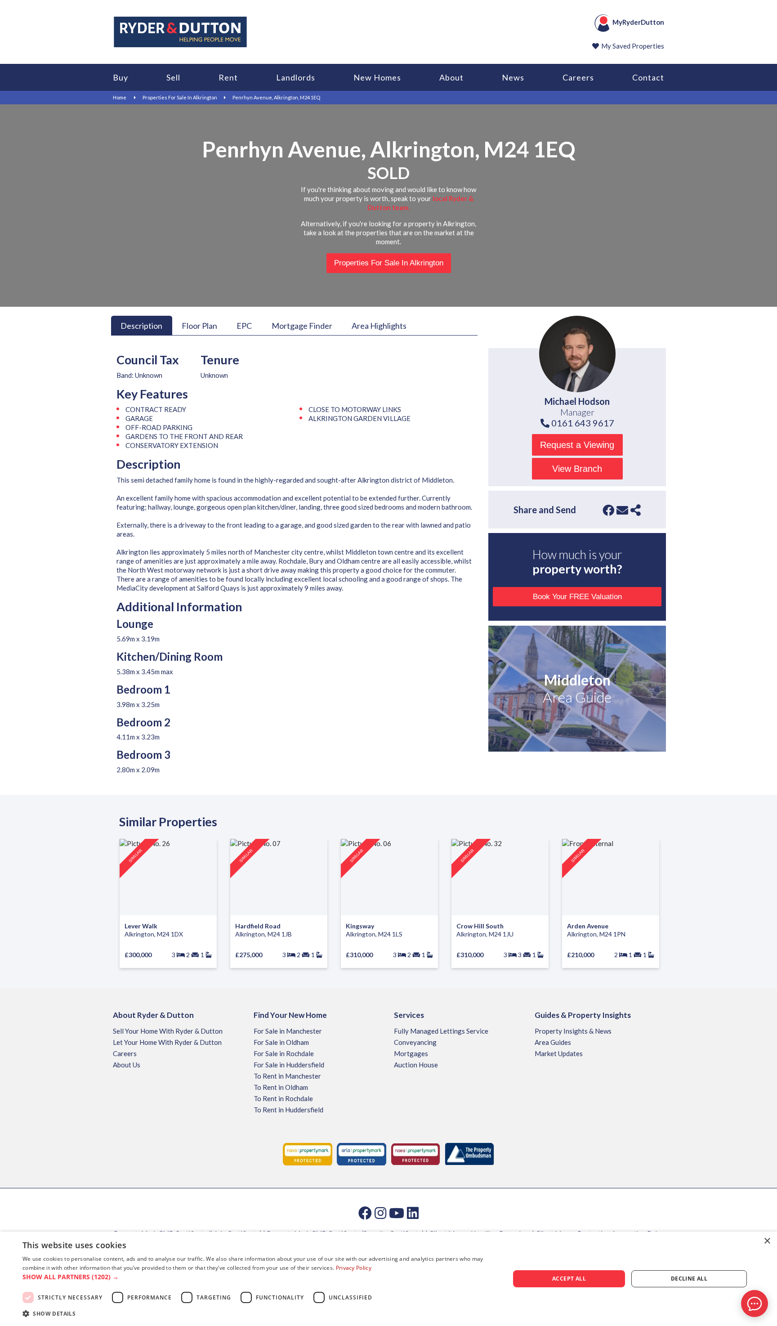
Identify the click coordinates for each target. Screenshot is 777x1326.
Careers (578, 77)
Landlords (295, 77)
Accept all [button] (569, 1278)
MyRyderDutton (638, 22)
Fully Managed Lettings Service (441, 1031)
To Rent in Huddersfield (288, 1110)
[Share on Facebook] (608, 510)
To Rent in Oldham (281, 1087)
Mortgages (411, 1053)
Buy (120, 77)
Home (119, 97)
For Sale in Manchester (288, 1031)
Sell (173, 77)
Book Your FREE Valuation (577, 596)
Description (141, 325)
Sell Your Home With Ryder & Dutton (168, 1031)
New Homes (377, 77)
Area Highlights (379, 325)
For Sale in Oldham (281, 1042)
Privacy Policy (353, 1268)
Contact (648, 77)
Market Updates (559, 1053)
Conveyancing (415, 1042)
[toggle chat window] (754, 1303)
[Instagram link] (380, 1213)
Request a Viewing (577, 445)
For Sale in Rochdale (284, 1053)
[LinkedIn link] (413, 1213)
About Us (126, 1065)
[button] (259, 1276)
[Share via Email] (622, 510)
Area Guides (553, 1042)
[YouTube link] (396, 1213)
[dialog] (388, 1279)
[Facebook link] (365, 1213)
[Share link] (635, 510)
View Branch (577, 469)
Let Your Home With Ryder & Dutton (167, 1042)
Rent (228, 77)
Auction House (416, 1065)
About (451, 77)
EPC (244, 325)
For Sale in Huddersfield (289, 1065)
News (513, 77)
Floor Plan (199, 325)
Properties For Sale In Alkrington (180, 97)
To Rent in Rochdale (283, 1098)
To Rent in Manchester (287, 1076)
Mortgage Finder (302, 325)
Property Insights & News (573, 1031)
